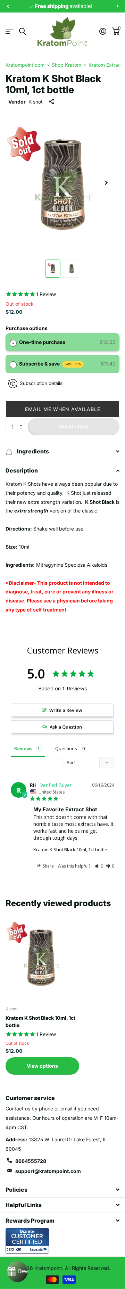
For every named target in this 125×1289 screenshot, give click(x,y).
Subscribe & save (50, 364)
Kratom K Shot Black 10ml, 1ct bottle (70, 849)
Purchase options (27, 328)
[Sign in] (102, 31)
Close (62, 1189)
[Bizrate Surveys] (39, 1250)
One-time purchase (42, 342)
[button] (62, 409)
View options (42, 1066)
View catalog (10, 31)
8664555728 (30, 1161)
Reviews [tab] (23, 748)
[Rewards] (17, 1271)
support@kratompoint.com (48, 1171)
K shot (35, 102)
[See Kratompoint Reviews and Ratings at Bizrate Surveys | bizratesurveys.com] (27, 1241)
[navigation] (7, 6)
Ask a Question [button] (66, 727)
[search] (22, 31)
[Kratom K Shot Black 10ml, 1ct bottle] (41, 956)
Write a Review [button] (65, 710)
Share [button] (48, 866)
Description (22, 470)
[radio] (13, 342)
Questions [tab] (66, 748)
